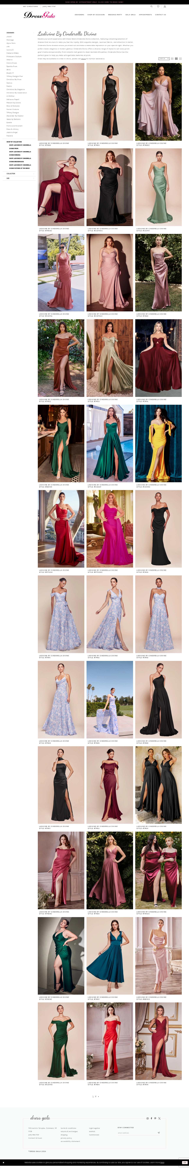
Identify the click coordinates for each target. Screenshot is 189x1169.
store (83, 59)
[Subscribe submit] (159, 1133)
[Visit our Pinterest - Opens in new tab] (155, 1118)
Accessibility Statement (70, 1141)
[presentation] (61, 102)
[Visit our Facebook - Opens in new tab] (151, 1118)
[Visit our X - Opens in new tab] (159, 1118)
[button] (151, 6)
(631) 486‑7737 (33, 1135)
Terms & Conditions (68, 1128)
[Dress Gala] (40, 14)
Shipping (64, 1135)
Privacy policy (66, 1138)
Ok (185, 1162)
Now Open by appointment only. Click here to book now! (95, 2)
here (162, 1162)
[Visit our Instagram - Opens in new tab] (147, 1118)
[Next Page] (98, 1096)
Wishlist (92, 1131)
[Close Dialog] (3, 1163)
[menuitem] (151, 6)
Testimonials (94, 1135)
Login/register (94, 1128)
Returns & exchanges (69, 1131)
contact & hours (35, 1138)
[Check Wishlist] (158, 6)
